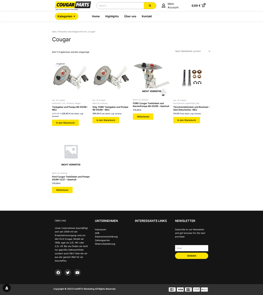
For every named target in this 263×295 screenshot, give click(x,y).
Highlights (112, 16)
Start (54, 31)
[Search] (150, 5)
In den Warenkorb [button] (65, 122)
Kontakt (147, 16)
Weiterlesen (143, 116)
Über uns (130, 16)
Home (96, 16)
